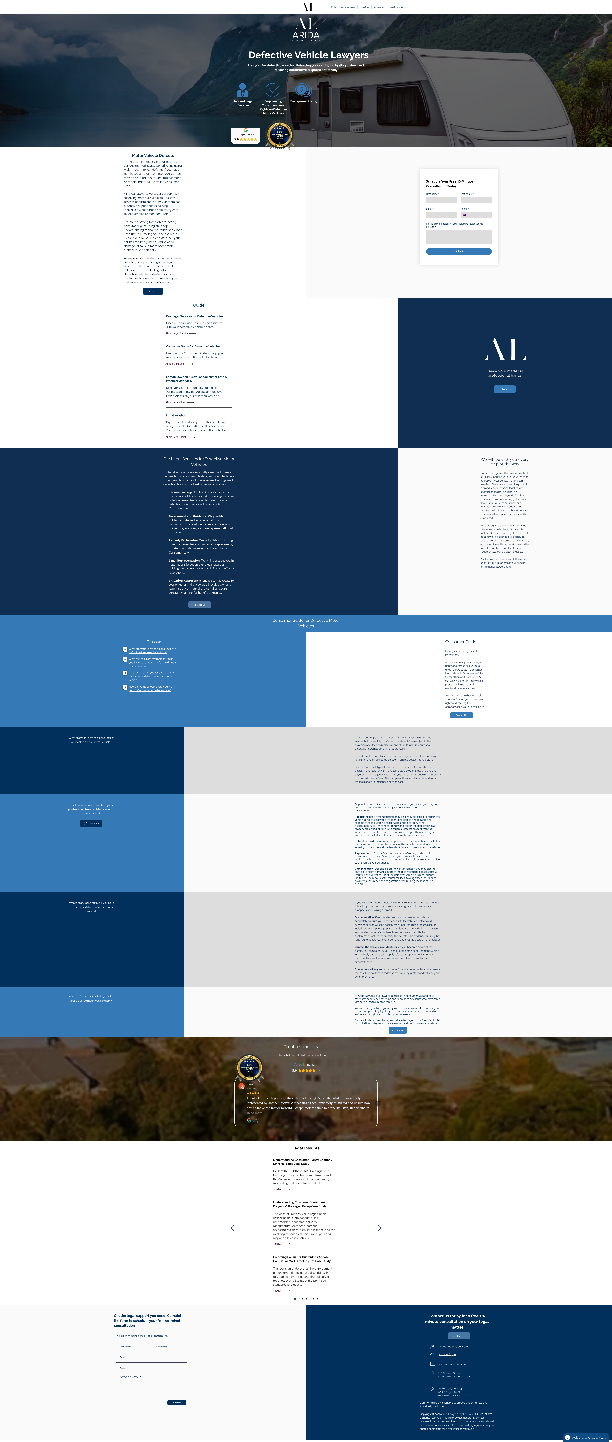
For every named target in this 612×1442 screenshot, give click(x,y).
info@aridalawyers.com (497, 566)
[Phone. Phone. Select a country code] (466, 215)
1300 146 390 (492, 562)
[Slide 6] (313, 1299)
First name (432, 193)
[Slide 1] (294, 1299)
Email (430, 208)
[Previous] (232, 1228)
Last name (467, 193)
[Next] (379, 1228)
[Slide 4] (306, 1299)
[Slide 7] (317, 1299)
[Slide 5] (310, 1299)
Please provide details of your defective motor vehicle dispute (454, 225)
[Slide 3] (302, 1299)
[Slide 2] (299, 1299)
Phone (465, 208)
